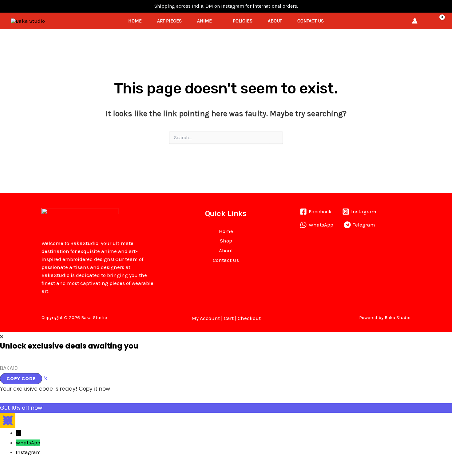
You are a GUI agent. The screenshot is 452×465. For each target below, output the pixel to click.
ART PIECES (169, 21)
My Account (206, 318)
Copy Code (21, 379)
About (275, 21)
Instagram (28, 452)
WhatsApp (28, 442)
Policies (242, 21)
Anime (204, 21)
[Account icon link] (415, 21)
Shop (226, 241)
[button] (426, 21)
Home (135, 21)
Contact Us (310, 21)
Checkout (249, 318)
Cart (229, 318)
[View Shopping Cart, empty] (438, 21)
